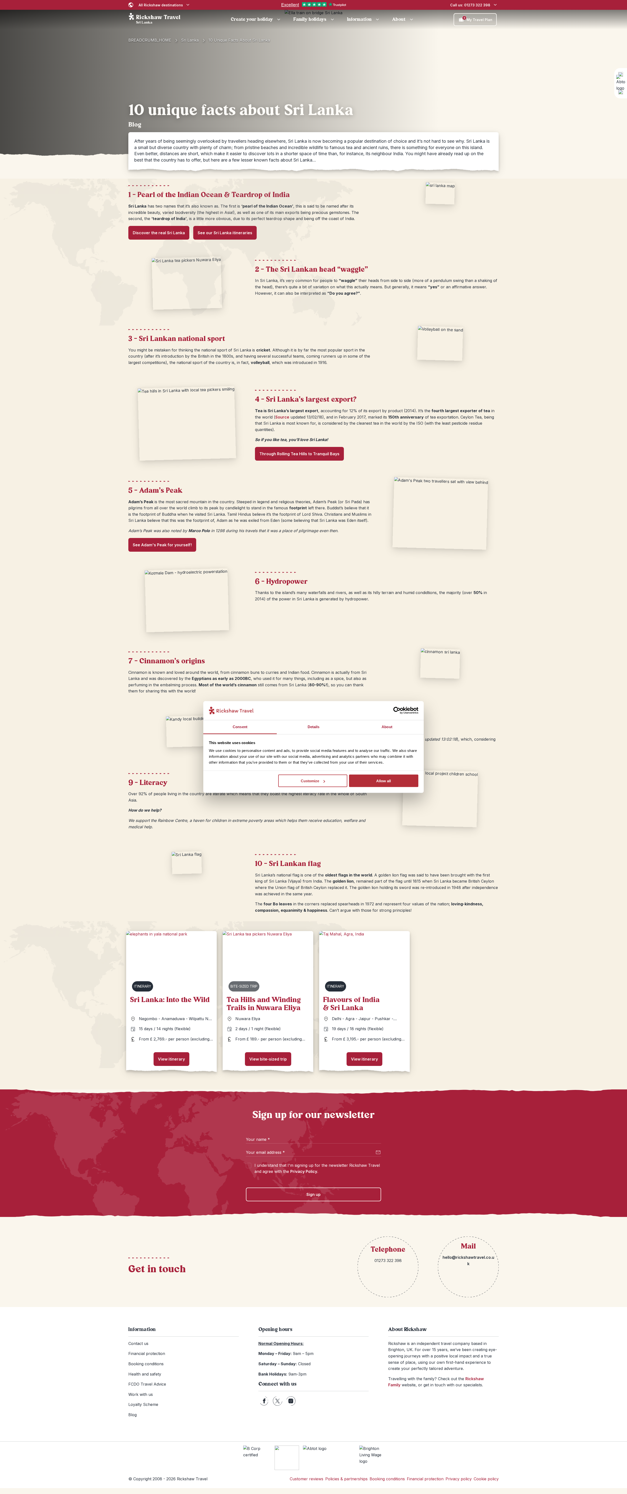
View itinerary (171, 1059)
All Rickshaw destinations (161, 5)
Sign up (313, 1194)
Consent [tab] (240, 726)
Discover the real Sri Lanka (159, 232)
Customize (310, 781)
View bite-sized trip (268, 1059)
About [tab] (387, 726)
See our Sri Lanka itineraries (225, 232)
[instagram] (291, 1401)
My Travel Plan (478, 19)
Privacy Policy (303, 1171)
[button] (256, 19)
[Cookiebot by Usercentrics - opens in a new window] (396, 710)
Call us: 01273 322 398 (470, 5)
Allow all (383, 781)
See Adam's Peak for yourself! (162, 544)
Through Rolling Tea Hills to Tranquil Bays (299, 453)
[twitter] (277, 1401)
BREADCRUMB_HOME (149, 40)
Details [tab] (314, 726)
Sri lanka (190, 40)
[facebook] (264, 1401)
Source (282, 417)
